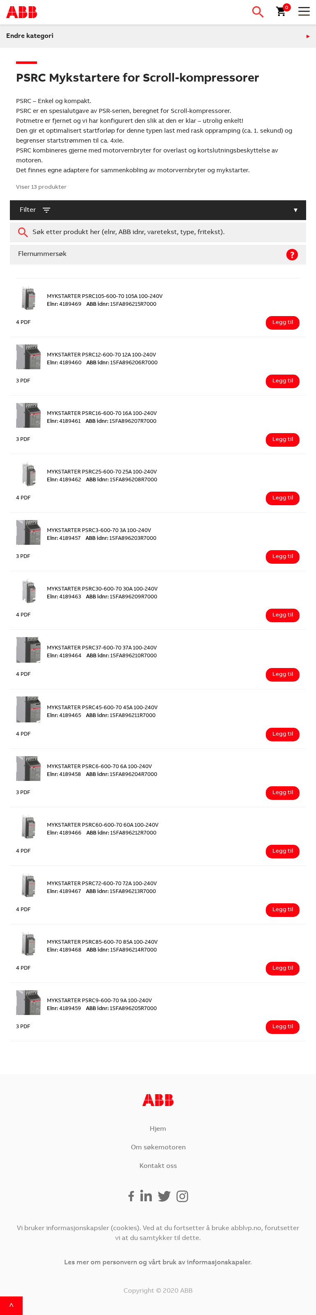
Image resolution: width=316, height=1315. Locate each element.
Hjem (158, 1129)
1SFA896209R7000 (121, 597)
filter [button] (28, 210)
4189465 (64, 716)
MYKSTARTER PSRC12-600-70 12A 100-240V (101, 355)
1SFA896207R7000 (121, 421)
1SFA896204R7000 (121, 775)
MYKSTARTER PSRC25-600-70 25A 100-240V (102, 472)
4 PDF (23, 323)
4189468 (64, 950)
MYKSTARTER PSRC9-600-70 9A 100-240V (99, 1001)
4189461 (64, 421)
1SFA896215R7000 (121, 304)
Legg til (282, 323)
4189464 (64, 656)
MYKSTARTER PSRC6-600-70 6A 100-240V (99, 767)
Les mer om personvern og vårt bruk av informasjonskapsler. (158, 1262)
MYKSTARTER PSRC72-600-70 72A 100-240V (102, 884)
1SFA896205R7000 (121, 1009)
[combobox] (158, 232)
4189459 (64, 1009)
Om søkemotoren (158, 1147)
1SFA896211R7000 (121, 716)
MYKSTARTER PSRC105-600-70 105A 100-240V (105, 297)
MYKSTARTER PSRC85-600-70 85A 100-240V (102, 942)
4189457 (64, 538)
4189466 (64, 833)
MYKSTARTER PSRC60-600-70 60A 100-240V (102, 825)
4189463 (64, 597)
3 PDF (23, 381)
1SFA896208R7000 (121, 480)
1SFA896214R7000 (121, 950)
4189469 (64, 304)
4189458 (64, 775)
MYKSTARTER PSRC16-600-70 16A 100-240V (102, 414)
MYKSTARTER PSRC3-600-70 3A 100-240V (99, 531)
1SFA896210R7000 (121, 656)
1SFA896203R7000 (121, 538)
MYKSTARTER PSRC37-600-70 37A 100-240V (102, 648)
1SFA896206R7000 (122, 363)
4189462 (64, 480)
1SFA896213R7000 (121, 892)
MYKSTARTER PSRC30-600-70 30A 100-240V (102, 589)
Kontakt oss (158, 1166)
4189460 (64, 363)
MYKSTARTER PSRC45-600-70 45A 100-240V (102, 708)
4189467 (64, 892)
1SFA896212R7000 (121, 833)
